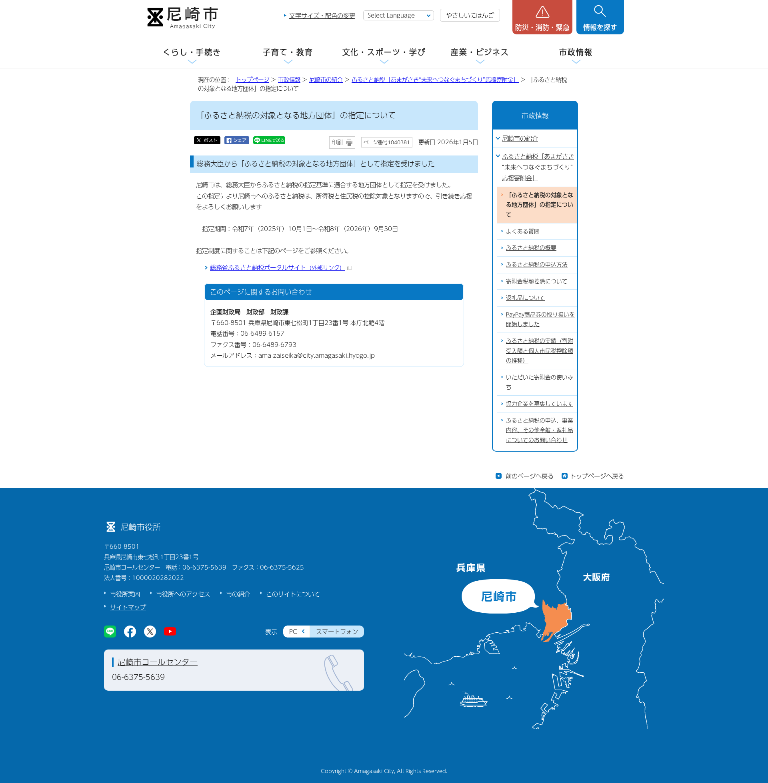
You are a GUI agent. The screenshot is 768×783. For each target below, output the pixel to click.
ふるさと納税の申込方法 (537, 264)
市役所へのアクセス (183, 593)
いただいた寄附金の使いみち (539, 382)
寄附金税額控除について (537, 281)
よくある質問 (523, 231)
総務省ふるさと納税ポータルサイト (277, 267)
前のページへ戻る (530, 475)
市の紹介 (238, 593)
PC (293, 631)
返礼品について (525, 297)
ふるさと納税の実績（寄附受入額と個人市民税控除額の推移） (539, 351)
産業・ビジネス (480, 52)
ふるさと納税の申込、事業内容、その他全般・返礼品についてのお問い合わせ (539, 430)
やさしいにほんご (470, 15)
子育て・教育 (288, 52)
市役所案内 (125, 593)
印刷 (337, 142)
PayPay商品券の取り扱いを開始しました (540, 319)
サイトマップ (128, 607)
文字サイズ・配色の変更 (322, 15)
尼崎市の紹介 (326, 79)
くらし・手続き (192, 52)
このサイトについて (293, 593)
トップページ (252, 79)
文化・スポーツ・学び (384, 52)
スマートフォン (337, 631)
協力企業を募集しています (539, 403)
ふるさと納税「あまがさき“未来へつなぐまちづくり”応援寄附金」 (435, 79)
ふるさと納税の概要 (531, 247)
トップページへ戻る (597, 475)
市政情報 (576, 52)
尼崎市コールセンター (158, 662)
